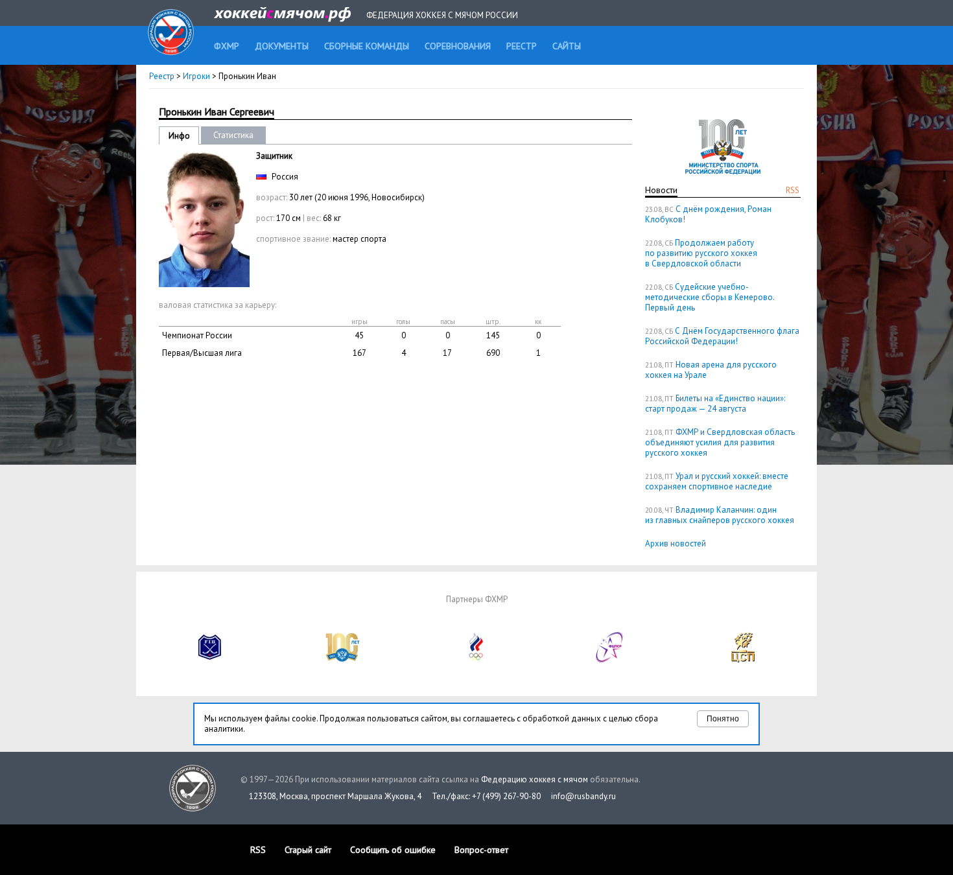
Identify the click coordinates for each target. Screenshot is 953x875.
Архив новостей (675, 543)
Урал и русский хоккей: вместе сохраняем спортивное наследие (716, 481)
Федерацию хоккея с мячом (534, 779)
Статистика (233, 135)
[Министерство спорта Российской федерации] (343, 659)
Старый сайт (308, 850)
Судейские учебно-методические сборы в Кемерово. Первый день (709, 297)
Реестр (161, 76)
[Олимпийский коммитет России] (476, 659)
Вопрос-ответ (481, 850)
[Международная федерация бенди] (210, 659)
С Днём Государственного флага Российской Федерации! (722, 336)
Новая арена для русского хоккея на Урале (711, 369)
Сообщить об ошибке (393, 850)
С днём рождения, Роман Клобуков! (708, 214)
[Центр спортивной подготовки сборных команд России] (743, 659)
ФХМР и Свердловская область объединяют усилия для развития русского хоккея (720, 442)
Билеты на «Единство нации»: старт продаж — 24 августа (715, 403)
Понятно (723, 718)
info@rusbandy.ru (583, 796)
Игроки (196, 76)
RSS (792, 190)
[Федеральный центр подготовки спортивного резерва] (610, 659)
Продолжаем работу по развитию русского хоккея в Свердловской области (701, 253)
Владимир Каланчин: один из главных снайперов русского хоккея (719, 515)
